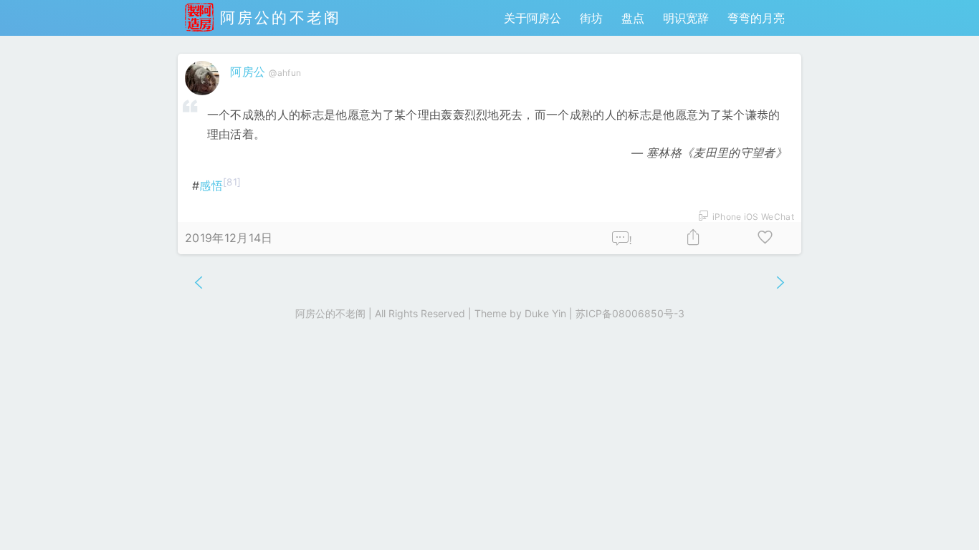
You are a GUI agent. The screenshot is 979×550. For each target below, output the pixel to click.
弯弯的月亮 (756, 18)
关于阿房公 (532, 18)
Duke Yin (545, 313)
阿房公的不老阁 (277, 17)
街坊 (591, 18)
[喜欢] (765, 238)
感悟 (211, 185)
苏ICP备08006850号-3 (630, 313)
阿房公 (247, 71)
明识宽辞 (686, 18)
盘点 (632, 18)
